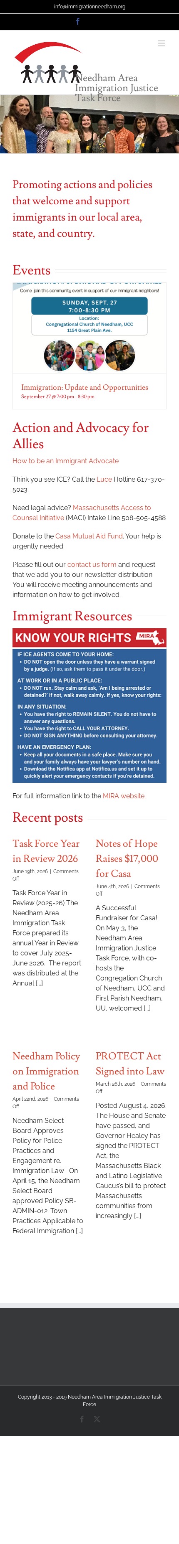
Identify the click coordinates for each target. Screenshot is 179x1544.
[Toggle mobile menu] (162, 43)
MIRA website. (124, 796)
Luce (104, 479)
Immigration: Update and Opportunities (84, 387)
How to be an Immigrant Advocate (65, 461)
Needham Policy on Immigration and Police (46, 1071)
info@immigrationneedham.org (89, 7)
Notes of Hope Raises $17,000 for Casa (127, 858)
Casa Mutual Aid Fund (89, 536)
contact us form (92, 565)
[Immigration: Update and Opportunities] (89, 328)
